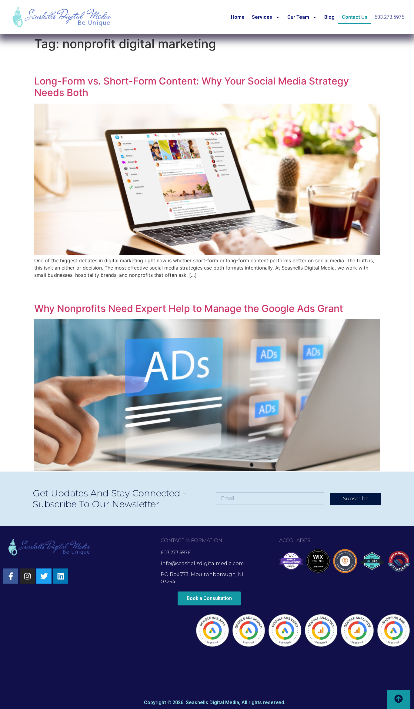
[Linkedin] (60, 576)
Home (238, 17)
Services (262, 17)
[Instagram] (27, 576)
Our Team (298, 17)
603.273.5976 (389, 17)
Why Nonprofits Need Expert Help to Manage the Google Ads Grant (188, 308)
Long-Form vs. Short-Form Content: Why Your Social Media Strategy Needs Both (191, 86)
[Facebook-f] (10, 576)
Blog (329, 17)
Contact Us (354, 17)
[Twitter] (44, 576)
